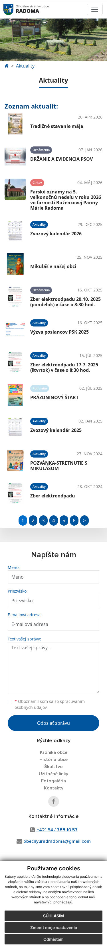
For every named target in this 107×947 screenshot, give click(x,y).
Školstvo (53, 766)
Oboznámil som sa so (50, 704)
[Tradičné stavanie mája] (15, 123)
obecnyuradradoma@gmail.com (57, 841)
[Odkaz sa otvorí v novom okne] (53, 801)
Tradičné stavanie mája (56, 126)
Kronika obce (53, 752)
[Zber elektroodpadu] (15, 493)
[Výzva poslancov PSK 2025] (15, 329)
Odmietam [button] (53, 939)
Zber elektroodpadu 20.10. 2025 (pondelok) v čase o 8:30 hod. (65, 302)
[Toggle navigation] (95, 9)
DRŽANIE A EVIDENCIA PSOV (61, 159)
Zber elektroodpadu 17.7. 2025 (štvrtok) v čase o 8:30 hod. (64, 367)
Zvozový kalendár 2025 (56, 430)
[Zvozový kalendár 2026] (15, 231)
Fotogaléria (53, 781)
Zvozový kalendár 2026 (56, 233)
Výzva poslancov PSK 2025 (59, 332)
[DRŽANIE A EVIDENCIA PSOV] (15, 156)
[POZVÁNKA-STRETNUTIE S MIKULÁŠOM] (15, 460)
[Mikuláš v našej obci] (15, 264)
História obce (53, 759)
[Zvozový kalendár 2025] (15, 427)
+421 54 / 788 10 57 (57, 830)
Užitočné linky (53, 774)
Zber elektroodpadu (52, 496)
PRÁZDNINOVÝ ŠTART (54, 397)
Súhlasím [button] (53, 915)
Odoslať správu (53, 723)
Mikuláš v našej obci (53, 266)
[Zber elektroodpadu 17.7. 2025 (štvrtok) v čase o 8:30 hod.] (15, 362)
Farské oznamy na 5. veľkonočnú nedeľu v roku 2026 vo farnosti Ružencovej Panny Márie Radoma (65, 200)
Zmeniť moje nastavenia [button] (53, 927)
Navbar (13, 9)
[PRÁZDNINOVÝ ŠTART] (15, 395)
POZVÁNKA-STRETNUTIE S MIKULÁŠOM (58, 466)
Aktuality (25, 66)
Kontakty (53, 788)
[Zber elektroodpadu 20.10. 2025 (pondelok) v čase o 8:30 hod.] (15, 296)
